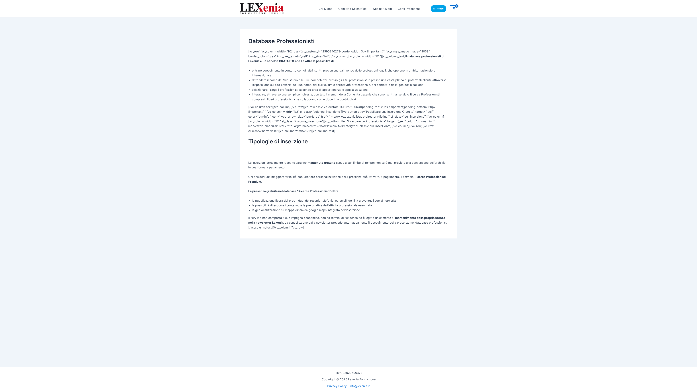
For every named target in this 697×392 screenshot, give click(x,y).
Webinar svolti (382, 9)
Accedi (440, 8)
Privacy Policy (337, 386)
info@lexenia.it (360, 386)
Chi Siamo (326, 9)
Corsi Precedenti (409, 9)
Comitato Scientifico (352, 9)
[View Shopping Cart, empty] (453, 8)
